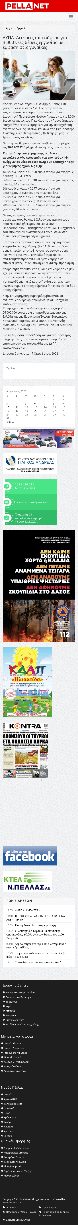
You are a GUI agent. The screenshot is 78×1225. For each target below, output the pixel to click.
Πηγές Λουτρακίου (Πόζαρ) (18, 1171)
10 (7, 407)
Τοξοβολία (11, 1001)
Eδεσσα (8, 1135)
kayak (9, 1006)
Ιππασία (10, 1010)
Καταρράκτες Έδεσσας (16, 1152)
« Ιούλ (10, 422)
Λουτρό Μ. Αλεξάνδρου (16, 1061)
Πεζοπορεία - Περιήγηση (19, 997)
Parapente (11, 1015)
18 (17, 411)
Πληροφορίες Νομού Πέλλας (21, 1212)
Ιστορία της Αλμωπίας (15, 1052)
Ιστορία (8, 1094)
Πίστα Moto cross (15, 1020)
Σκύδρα (8, 1122)
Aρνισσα (8, 1131)
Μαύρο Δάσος (11, 1175)
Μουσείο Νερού (12, 1057)
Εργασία (21, 28)
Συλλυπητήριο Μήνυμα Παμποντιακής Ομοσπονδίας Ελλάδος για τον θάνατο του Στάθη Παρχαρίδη (35, 934)
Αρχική (9, 28)
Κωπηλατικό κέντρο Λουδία (20, 992)
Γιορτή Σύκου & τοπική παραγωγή (35, 925)
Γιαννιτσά (9, 1108)
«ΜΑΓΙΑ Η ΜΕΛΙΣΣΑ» (27, 910)
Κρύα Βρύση (10, 1117)
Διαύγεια (11, 1207)
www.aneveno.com (12, 1202)
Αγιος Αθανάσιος (13, 1066)
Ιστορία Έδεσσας (13, 1043)
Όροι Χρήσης (49, 1207)
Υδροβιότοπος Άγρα (15, 1161)
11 (17, 407)
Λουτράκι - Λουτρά (14, 1157)
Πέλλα (7, 1113)
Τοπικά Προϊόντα (13, 1103)
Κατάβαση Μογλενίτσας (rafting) (22, 1024)
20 (35, 411)
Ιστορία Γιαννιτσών (14, 1048)
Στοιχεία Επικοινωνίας (18, 1219)
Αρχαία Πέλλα (11, 1099)
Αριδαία (8, 1126)
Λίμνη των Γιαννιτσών (15, 1071)
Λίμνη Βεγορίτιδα (13, 1166)
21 (45, 411)
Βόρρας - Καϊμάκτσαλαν (16, 1148)
